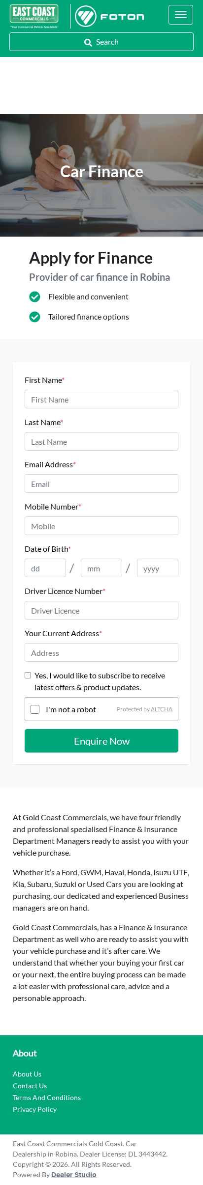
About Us (27, 1074)
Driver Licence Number (65, 590)
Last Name (44, 422)
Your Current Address (63, 633)
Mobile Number (53, 506)
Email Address (50, 464)
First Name (45, 379)
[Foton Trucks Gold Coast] (107, 16)
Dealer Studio (74, 1175)
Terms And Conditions (47, 1097)
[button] (181, 15)
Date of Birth (48, 548)
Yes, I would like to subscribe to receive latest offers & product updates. (99, 681)
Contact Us (30, 1085)
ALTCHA (161, 709)
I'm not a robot (71, 709)
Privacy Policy (35, 1109)
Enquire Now (102, 741)
